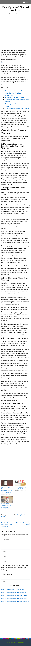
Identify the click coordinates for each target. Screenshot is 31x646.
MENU (26, 2)
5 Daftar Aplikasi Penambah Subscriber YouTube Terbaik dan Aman (6, 489)
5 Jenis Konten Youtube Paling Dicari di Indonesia (7, 505)
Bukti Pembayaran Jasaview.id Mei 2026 (13, 592)
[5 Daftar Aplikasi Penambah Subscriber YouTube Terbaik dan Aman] (7, 483)
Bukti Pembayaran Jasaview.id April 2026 (14, 595)
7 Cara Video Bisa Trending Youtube (23, 522)
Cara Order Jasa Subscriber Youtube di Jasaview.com (6, 523)
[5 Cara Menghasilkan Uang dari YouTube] (20, 483)
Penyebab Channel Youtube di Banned (17, 108)
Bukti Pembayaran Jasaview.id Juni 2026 (13, 589)
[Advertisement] (15, 33)
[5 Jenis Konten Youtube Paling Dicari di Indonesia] (7, 499)
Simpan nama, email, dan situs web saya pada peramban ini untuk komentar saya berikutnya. (14, 567)
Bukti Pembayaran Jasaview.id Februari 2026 (15, 601)
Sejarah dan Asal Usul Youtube (14, 97)
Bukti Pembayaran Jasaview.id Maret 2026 (14, 598)
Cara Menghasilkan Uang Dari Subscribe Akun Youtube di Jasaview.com (14, 93)
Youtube (10, 515)
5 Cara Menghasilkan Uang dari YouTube (20, 488)
